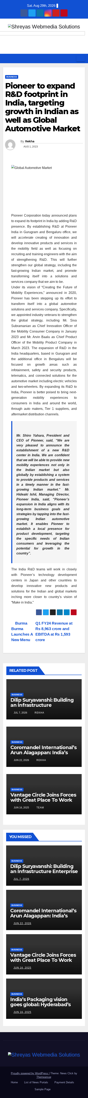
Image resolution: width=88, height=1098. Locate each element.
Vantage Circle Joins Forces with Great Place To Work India (43, 800)
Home (14, 1082)
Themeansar (43, 1077)
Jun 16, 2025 (22, 967)
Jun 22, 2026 (22, 923)
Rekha (29, 141)
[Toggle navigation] (80, 58)
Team (40, 807)
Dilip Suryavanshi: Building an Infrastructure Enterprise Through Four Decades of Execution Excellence (44, 873)
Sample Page (43, 1089)
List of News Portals (36, 1082)
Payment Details (64, 1082)
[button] (72, 58)
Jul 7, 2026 (21, 879)
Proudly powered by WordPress (30, 1073)
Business (11, 77)
